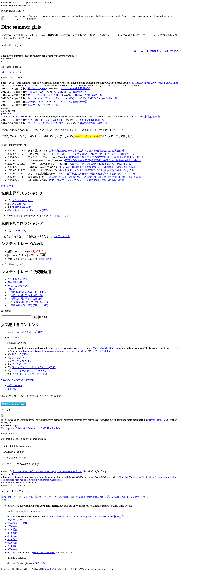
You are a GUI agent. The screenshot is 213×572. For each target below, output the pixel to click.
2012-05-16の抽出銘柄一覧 (75, 88)
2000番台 (12, 529)
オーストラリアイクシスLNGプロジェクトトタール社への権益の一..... (96, 154)
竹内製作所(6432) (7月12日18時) (28, 292)
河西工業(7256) (36, 91)
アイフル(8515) (20, 357)
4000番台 (12, 536)
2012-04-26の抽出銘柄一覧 (87, 95)
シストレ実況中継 (17, 279)
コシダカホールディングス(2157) (46, 123)
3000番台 (12, 533)
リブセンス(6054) (37, 88)
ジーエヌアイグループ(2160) (27, 331)
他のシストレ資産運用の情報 (17, 379)
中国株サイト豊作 (17, 523)
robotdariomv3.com (110, 85)
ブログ (11, 288)
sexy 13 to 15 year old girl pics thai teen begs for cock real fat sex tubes (78, 516)
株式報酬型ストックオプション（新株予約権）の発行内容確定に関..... (88, 180)
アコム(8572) (19, 203)
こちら (123, 129)
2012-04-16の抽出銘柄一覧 (145, 116)
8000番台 (12, 549)
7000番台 (12, 546)
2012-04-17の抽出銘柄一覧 (72, 101)
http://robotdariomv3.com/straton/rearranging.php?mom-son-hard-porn (47, 471)
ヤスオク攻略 (14, 519)
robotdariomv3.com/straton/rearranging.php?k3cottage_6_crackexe (54, 351)
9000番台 (40, 563)
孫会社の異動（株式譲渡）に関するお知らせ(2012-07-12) (100, 163)
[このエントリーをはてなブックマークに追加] (52, 496)
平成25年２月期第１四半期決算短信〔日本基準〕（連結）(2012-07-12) (98, 167)
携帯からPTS (14, 385)
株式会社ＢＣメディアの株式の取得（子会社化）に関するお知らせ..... (108, 157)
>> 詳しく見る (62, 216)
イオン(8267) (19, 364)
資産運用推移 (14, 282)
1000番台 (12, 526)
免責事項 (49, 569)
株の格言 (12, 388)
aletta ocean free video (44, 552)
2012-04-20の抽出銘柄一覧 (102, 98)
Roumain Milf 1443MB (13, 116)
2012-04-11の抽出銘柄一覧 (90, 120)
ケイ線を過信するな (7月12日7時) (29, 302)
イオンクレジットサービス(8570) (30, 374)
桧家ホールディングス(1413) (43, 105)
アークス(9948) (36, 101)
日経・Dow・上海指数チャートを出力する (155, 51)
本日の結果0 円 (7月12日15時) (27, 295)
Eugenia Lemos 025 (157, 419)
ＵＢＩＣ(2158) (20, 354)
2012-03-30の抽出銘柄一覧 (92, 123)
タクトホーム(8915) (22, 200)
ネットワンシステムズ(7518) (43, 95)
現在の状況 (45, 258)
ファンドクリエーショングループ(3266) (34, 367)
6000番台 (12, 542)
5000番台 (12, 539)
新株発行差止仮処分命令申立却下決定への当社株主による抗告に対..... (88, 150)
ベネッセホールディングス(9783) (30, 210)
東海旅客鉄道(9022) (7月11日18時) (29, 305)
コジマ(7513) (19, 230)
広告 (3, 500)
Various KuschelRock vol (105, 348)
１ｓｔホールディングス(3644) (45, 120)
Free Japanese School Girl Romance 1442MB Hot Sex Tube (31, 428)
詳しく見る (7, 186)
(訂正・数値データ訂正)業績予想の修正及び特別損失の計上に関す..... (102, 160)
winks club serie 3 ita (11, 72)
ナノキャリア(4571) (22, 360)
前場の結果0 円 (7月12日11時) (27, 298)
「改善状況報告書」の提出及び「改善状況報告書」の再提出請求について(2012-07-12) (94, 177)
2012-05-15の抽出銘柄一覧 (72, 91)
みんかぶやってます (18, 285)
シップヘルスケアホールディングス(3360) (51, 98)
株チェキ (119, 516)
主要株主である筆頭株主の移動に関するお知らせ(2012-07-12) (101, 173)
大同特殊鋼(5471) (21, 207)
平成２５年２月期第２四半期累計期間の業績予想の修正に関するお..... (98, 170)
